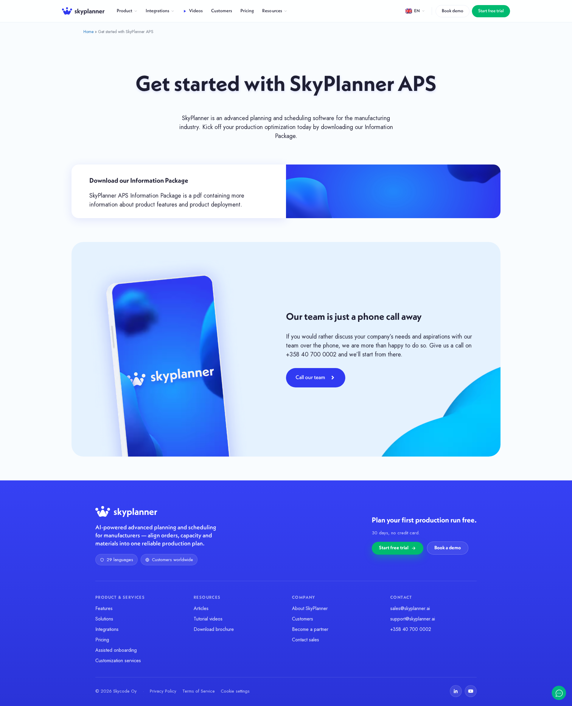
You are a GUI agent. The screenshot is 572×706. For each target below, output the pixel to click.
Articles (201, 608)
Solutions (104, 618)
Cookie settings (235, 691)
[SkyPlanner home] (83, 11)
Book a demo (447, 548)
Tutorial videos (208, 618)
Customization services (118, 660)
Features (104, 608)
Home (88, 32)
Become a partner (310, 629)
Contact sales (305, 639)
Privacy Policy (163, 691)
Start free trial (491, 11)
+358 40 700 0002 (410, 629)
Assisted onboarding (116, 650)
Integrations (157, 11)
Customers (221, 11)
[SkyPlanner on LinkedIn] (456, 691)
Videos (196, 11)
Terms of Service (198, 691)
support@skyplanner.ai (412, 618)
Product (124, 11)
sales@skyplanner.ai (410, 608)
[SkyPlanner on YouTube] (471, 691)
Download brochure (214, 629)
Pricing (247, 11)
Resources (272, 11)
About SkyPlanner (310, 608)
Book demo (452, 11)
